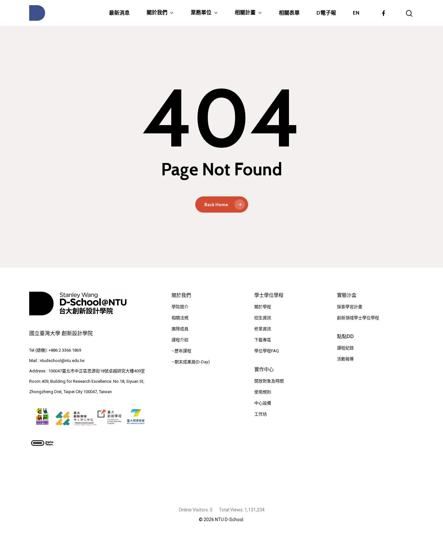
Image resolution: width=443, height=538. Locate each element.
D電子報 (326, 13)
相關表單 (289, 13)
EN (356, 13)
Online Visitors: (194, 509)
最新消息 (119, 13)
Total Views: (232, 509)
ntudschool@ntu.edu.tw (62, 360)
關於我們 (157, 13)
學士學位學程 (268, 295)
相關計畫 (245, 13)
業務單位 (201, 13)
